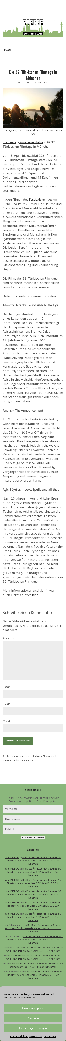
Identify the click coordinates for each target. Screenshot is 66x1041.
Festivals (35, 199)
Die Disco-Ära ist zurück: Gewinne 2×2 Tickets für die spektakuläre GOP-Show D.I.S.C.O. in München (34, 860)
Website (7, 721)
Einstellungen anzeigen (33, 1028)
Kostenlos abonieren (33, 837)
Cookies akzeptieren (33, 1008)
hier (35, 595)
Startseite (9, 142)
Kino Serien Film (31, 142)
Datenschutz (35, 1036)
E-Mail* (6, 703)
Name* (6, 686)
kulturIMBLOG (12, 857)
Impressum (50, 1036)
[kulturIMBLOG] (33, 34)
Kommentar (9, 638)
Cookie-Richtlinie (18, 1036)
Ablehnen (33, 1018)
